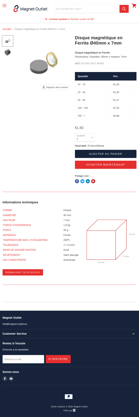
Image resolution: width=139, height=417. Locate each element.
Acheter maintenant (105, 164)
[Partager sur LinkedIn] (88, 181)
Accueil (7, 29)
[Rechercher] (124, 9)
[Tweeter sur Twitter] (82, 181)
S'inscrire (58, 359)
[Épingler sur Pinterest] (93, 181)
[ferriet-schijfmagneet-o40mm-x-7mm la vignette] (7, 41)
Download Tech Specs (22, 272)
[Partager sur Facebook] (77, 181)
